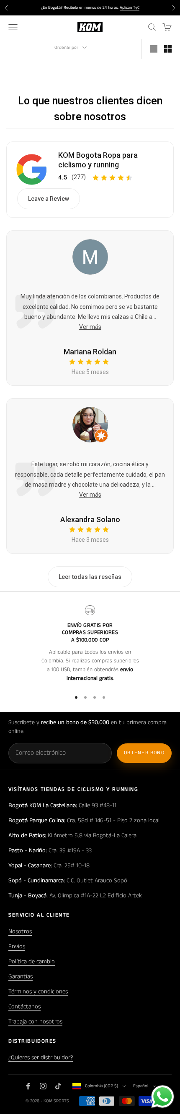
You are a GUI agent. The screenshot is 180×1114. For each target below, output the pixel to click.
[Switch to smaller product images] (168, 49)
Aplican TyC (129, 7)
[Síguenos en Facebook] (28, 1086)
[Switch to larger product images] (153, 49)
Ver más (90, 326)
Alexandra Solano (90, 519)
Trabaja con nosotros (35, 1022)
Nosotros (20, 931)
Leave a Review (48, 198)
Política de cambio (31, 961)
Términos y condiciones (38, 992)
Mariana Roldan (90, 351)
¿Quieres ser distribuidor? (40, 1057)
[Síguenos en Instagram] (43, 1086)
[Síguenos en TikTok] (58, 1086)
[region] (90, 644)
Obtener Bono (144, 752)
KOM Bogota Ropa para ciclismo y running (98, 160)
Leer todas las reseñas (90, 576)
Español (140, 1086)
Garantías (20, 977)
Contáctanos (24, 1007)
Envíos (16, 946)
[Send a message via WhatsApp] (162, 1097)
